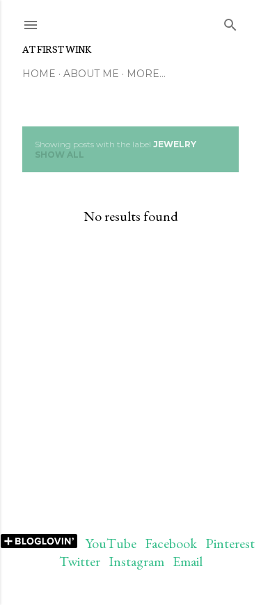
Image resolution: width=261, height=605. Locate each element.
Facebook (171, 543)
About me (91, 73)
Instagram (136, 561)
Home (39, 73)
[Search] (230, 21)
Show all (59, 154)
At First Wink (56, 49)
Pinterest (230, 543)
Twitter (79, 561)
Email (188, 561)
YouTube (111, 543)
